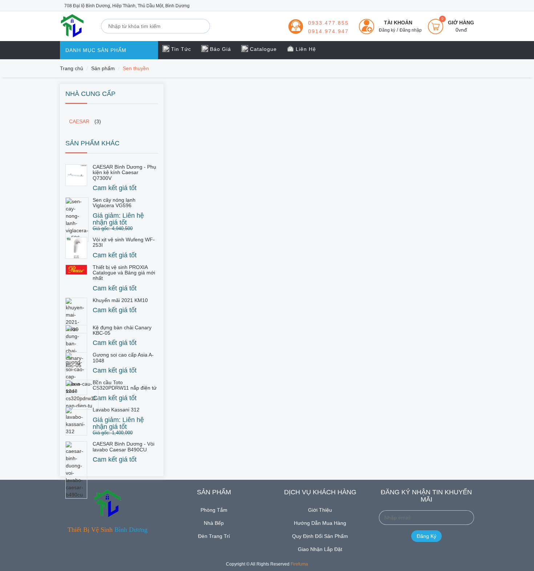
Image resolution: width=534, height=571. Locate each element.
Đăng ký (387, 30)
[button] (390, 22)
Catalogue (262, 49)
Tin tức (180, 49)
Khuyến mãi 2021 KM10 (120, 300)
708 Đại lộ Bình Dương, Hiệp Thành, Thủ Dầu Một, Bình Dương (126, 5)
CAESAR (79, 121)
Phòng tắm (214, 510)
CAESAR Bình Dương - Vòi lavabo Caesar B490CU (123, 446)
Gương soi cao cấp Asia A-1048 (123, 357)
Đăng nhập (411, 30)
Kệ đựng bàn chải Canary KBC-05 (122, 330)
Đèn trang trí (214, 536)
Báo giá (219, 49)
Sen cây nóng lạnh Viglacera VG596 (114, 202)
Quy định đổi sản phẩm (320, 536)
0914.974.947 (328, 31)
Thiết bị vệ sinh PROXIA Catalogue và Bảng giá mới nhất (124, 272)
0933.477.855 (328, 23)
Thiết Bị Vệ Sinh (107, 529)
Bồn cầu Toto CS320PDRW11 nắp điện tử (125, 385)
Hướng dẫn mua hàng (320, 523)
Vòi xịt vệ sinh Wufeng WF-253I (124, 242)
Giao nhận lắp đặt (320, 549)
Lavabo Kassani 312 (116, 410)
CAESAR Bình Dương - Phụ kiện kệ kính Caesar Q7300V (124, 172)
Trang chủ (71, 68)
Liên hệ (305, 49)
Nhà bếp (214, 523)
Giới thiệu (320, 510)
